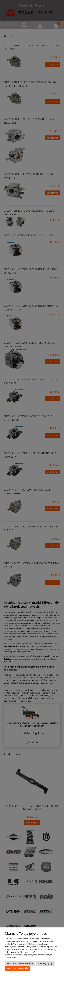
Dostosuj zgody (45, 963)
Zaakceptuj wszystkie (17, 968)
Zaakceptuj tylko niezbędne (20, 963)
